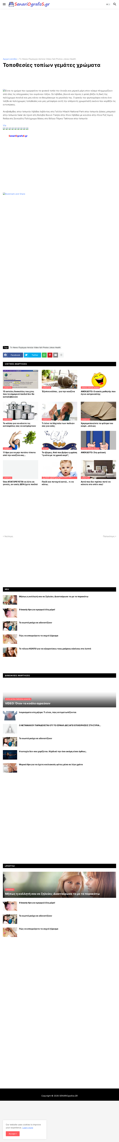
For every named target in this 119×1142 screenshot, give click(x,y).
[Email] (55, 355)
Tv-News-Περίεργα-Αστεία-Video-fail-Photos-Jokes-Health (47, 59)
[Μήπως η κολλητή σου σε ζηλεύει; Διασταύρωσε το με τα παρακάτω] (10, 600)
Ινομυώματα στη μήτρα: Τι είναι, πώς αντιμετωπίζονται (47, 712)
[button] (4, 4)
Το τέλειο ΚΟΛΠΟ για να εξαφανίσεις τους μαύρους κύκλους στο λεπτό (55, 648)
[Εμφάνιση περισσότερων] (61, 355)
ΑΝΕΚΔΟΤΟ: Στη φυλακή (93, 452)
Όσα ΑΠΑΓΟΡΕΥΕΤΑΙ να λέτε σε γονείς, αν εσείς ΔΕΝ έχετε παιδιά (20, 482)
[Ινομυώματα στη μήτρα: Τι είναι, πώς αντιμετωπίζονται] (10, 715)
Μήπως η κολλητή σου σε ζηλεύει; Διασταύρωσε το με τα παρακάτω (53, 596)
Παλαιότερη (109, 536)
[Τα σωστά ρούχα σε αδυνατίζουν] (10, 626)
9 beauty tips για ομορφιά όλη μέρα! (37, 609)
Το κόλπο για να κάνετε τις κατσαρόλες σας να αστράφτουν (19, 424)
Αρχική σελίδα (10, 59)
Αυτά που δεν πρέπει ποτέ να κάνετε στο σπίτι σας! (96, 482)
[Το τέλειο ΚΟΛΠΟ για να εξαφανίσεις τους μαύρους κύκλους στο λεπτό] (10, 652)
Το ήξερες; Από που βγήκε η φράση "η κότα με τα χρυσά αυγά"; (59, 453)
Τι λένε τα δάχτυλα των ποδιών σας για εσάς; (58, 424)
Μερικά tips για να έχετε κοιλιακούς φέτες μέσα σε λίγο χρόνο (51, 764)
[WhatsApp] (44, 355)
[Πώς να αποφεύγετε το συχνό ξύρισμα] (10, 639)
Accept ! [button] (13, 1133)
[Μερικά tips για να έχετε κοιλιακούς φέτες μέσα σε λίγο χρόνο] (10, 768)
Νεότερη (8, 536)
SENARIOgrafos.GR (68, 1095)
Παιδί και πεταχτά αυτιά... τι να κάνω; (58, 482)
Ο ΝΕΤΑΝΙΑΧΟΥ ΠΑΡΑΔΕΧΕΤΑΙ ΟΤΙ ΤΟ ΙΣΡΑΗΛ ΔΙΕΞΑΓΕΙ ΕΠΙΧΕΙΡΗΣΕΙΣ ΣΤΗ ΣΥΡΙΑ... (60, 725)
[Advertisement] (59, 33)
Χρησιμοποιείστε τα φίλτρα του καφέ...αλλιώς (97, 424)
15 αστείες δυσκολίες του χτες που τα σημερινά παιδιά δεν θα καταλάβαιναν (18, 394)
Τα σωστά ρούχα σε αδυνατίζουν (35, 622)
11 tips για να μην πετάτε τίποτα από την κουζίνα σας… (19, 453)
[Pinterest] (49, 355)
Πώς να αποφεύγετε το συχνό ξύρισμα (38, 635)
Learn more (27, 1127)
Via (4, 125)
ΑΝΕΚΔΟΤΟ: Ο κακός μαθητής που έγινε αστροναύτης (98, 392)
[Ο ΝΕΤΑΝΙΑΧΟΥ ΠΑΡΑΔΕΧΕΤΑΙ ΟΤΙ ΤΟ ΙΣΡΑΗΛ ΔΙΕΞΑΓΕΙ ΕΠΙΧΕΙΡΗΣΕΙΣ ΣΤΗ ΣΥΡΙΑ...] (10, 728)
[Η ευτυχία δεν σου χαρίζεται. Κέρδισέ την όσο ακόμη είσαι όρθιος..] (10, 755)
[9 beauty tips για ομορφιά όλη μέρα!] (10, 613)
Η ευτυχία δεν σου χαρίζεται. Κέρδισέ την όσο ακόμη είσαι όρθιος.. (53, 751)
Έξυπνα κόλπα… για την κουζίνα (58, 391)
